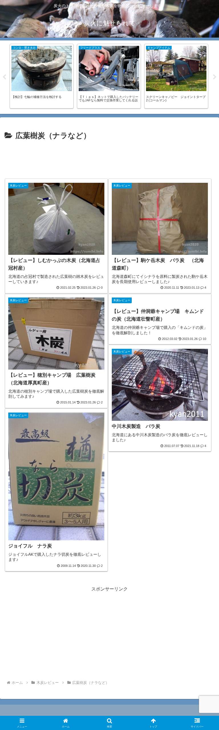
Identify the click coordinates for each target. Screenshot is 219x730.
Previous (4, 77)
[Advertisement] (109, 159)
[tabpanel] (42, 76)
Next (215, 77)
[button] (202, 687)
